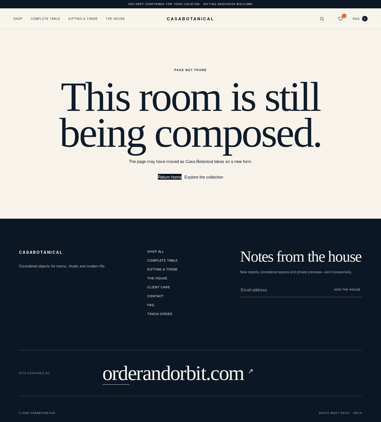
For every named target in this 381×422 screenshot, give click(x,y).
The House (115, 19)
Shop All (155, 251)
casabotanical (41, 252)
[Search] (322, 19)
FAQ (150, 305)
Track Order (159, 313)
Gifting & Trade (83, 19)
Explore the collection (203, 177)
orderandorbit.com (178, 373)
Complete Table (46, 19)
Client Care (158, 287)
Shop (18, 19)
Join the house (347, 289)
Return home (170, 177)
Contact (155, 296)
